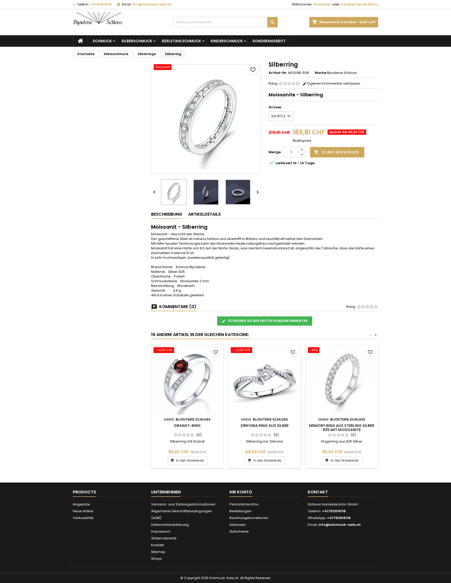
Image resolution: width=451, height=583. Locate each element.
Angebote (81, 504)
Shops (156, 558)
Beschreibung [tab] (166, 214)
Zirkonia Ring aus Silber (264, 425)
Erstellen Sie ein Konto (359, 4)
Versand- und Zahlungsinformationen (183, 504)
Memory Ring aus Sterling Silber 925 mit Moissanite (341, 427)
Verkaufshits (83, 517)
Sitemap (158, 551)
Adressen (237, 524)
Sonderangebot (269, 41)
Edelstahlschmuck (181, 41)
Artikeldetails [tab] (204, 214)
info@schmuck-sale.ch (151, 4)
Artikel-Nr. (278, 72)
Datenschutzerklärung (170, 524)
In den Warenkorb (336, 152)
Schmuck (102, 41)
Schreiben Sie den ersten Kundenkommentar (267, 321)
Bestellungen (240, 511)
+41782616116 (101, 4)
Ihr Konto (240, 492)
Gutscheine (239, 531)
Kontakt (157, 545)
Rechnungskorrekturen (248, 517)
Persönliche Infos (243, 504)
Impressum (160, 531)
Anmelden (322, 4)
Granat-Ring (187, 425)
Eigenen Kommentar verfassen (333, 83)
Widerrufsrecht (163, 538)
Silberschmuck (136, 41)
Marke (320, 72)
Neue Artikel (83, 511)
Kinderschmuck (227, 41)
